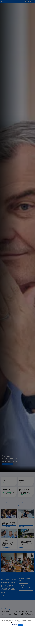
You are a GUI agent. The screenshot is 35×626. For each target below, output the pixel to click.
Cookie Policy (9, 622)
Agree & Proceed (20, 624)
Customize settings (14, 624)
